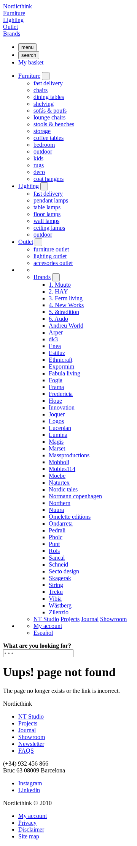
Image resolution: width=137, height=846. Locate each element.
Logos (56, 421)
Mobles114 (62, 469)
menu (27, 47)
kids (38, 158)
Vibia (55, 598)
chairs (40, 90)
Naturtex (59, 482)
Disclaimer (31, 829)
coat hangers (48, 179)
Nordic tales (63, 489)
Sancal (57, 557)
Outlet (10, 27)
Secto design (64, 571)
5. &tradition (64, 312)
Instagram (30, 783)
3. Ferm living (66, 298)
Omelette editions (70, 516)
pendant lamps (50, 200)
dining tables (48, 97)
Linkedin (29, 790)
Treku (56, 592)
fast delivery (48, 83)
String (56, 585)
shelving (43, 103)
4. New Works (66, 305)
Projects (70, 619)
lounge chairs (49, 117)
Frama (56, 387)
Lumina (58, 435)
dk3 (53, 339)
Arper (56, 332)
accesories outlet (53, 263)
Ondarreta (61, 523)
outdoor (42, 151)
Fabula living (64, 373)
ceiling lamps (49, 227)
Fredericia (61, 394)
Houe (55, 400)
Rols (54, 551)
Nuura (56, 510)
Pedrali (57, 530)
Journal (90, 619)
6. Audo (58, 318)
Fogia (55, 380)
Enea (55, 346)
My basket (30, 62)
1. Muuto (60, 284)
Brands (11, 33)
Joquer (57, 414)
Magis (56, 441)
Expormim (61, 366)
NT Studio (46, 619)
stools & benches (53, 124)
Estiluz (57, 353)
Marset (57, 448)
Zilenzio (58, 612)
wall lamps (46, 221)
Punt (54, 544)
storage (42, 131)
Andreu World (66, 325)
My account (47, 626)
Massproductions (69, 455)
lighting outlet (50, 256)
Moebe (57, 475)
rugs (38, 165)
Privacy (27, 822)
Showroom (113, 619)
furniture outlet (51, 249)
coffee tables (48, 138)
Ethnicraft (60, 359)
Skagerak (60, 578)
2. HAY (58, 291)
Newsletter (31, 744)
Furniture (14, 13)
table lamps (47, 207)
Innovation (62, 407)
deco (39, 172)
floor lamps (47, 214)
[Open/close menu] (45, 76)
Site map (28, 836)
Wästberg (60, 605)
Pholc (55, 537)
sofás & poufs (50, 110)
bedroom (44, 144)
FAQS (26, 750)
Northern (59, 503)
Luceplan (60, 428)
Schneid (58, 564)
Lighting (13, 20)
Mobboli (59, 462)
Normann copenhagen (75, 496)
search (28, 55)
